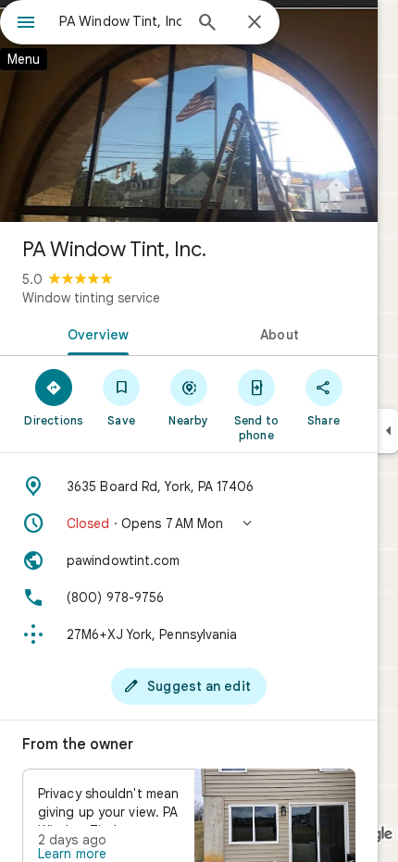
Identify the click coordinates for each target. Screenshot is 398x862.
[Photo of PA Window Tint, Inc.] (189, 111)
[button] (189, 523)
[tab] (94, 333)
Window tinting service (91, 297)
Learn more (72, 853)
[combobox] (120, 21)
